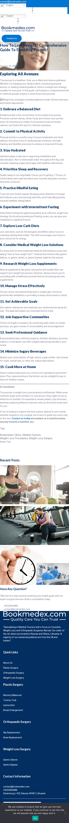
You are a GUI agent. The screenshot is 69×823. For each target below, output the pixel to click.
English (9, 5)
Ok (35, 818)
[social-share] (34, 448)
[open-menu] (31, 35)
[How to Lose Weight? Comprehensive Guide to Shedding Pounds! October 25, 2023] (34, 484)
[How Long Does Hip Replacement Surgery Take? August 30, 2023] (34, 565)
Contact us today (21, 418)
